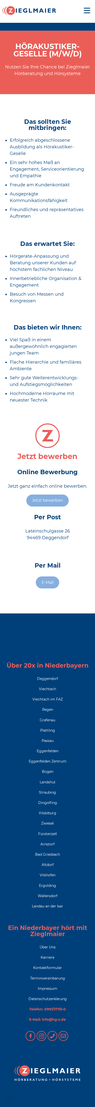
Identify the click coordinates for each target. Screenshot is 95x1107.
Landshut (48, 782)
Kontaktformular (47, 968)
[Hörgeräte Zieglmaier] (29, 10)
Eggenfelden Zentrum (47, 761)
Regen (47, 709)
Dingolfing (47, 803)
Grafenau (47, 720)
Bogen (47, 771)
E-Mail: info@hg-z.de (47, 1019)
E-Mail (48, 582)
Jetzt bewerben (47, 500)
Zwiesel (47, 823)
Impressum (47, 988)
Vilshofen (48, 875)
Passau (48, 740)
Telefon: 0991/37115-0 (47, 1009)
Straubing (47, 792)
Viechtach (47, 689)
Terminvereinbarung (47, 978)
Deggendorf (47, 678)
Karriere (47, 957)
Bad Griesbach (47, 854)
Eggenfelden (47, 751)
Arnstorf (47, 844)
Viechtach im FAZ (47, 699)
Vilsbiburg (47, 813)
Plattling (47, 730)
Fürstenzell (47, 834)
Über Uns (48, 947)
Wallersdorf (47, 896)
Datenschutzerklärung (47, 999)
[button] (9, 1098)
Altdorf (48, 865)
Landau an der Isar (47, 906)
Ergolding (47, 885)
